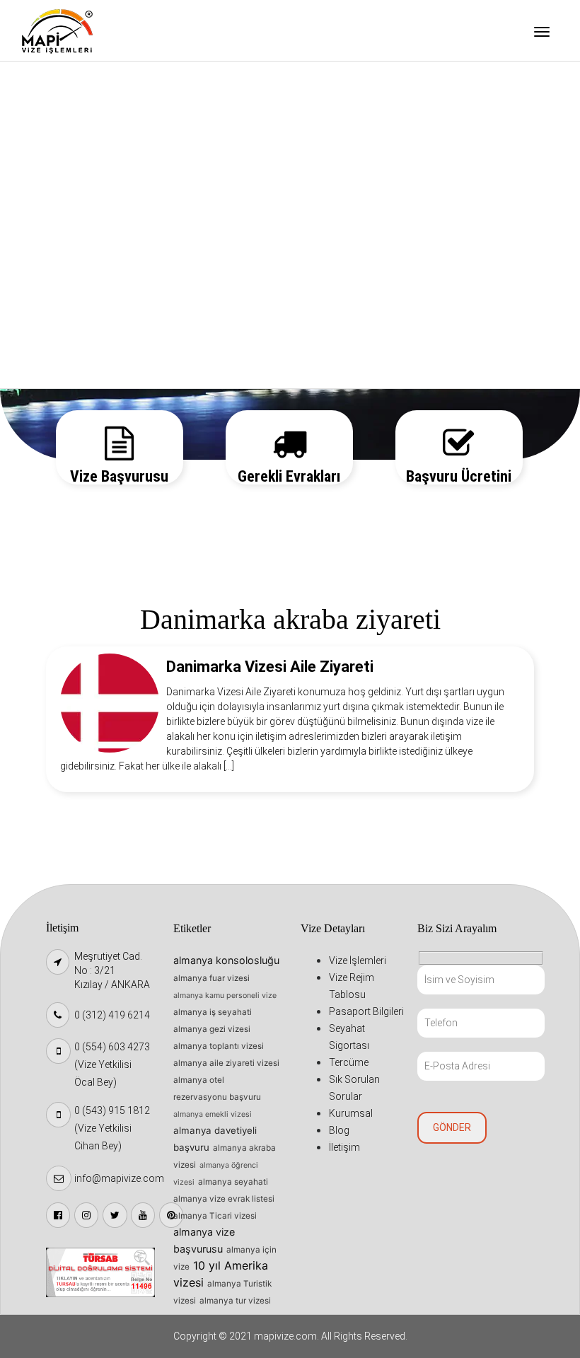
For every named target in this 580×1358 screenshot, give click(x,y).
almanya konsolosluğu (226, 960)
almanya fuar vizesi (211, 978)
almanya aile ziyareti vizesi (226, 1063)
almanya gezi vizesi (211, 1029)
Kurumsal (58, 298)
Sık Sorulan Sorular (80, 262)
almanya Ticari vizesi (215, 1216)
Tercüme (56, 226)
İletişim (53, 370)
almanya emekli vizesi (212, 1114)
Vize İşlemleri (67, 82)
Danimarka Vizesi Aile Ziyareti (269, 666)
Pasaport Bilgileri (76, 154)
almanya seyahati (233, 1182)
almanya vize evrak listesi (223, 1199)
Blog (46, 334)
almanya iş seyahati (212, 1012)
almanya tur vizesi (235, 1301)
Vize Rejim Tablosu (79, 118)
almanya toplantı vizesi (218, 1046)
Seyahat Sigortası (78, 190)
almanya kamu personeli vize (225, 995)
